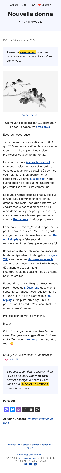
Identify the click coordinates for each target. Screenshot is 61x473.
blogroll (35, 444)
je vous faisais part (38, 162)
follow (30, 447)
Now (32, 5)
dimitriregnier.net (27, 458)
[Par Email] (31, 409)
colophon (46, 444)
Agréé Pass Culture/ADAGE (30, 454)
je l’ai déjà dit (37, 178)
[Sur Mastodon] (6, 409)
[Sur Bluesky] (12, 409)
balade (26, 444)
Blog (24, 5)
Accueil (14, 5)
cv (19, 444)
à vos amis (43, 127)
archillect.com (30, 115)
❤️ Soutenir (44, 5)
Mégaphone (31, 287)
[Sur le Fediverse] (18, 409)
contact (12, 444)
